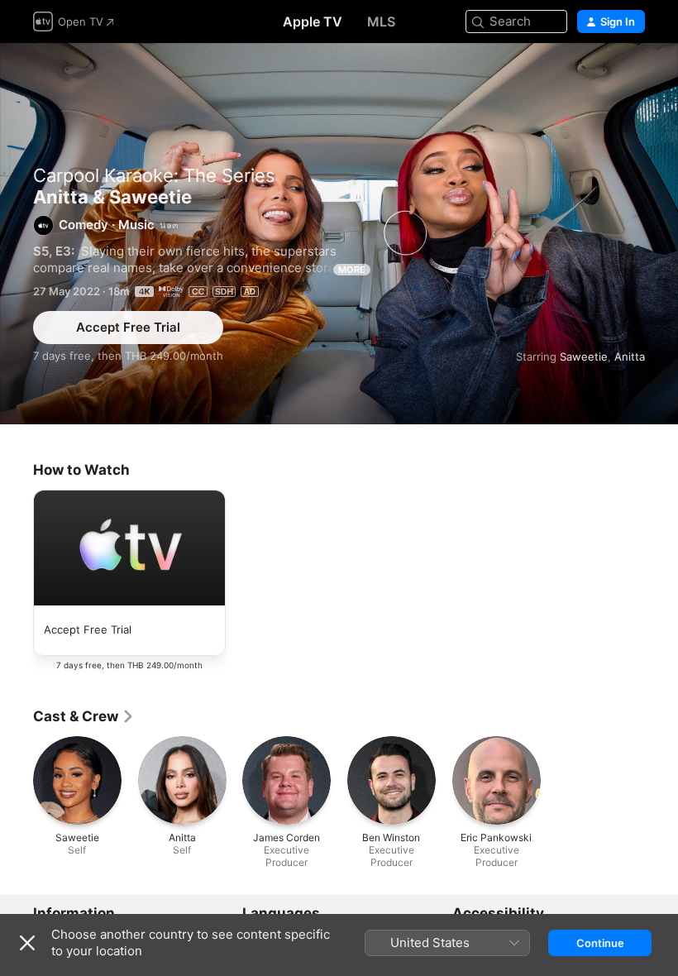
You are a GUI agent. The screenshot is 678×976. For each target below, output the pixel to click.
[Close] (27, 942)
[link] (84, 716)
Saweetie (584, 356)
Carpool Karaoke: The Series (154, 175)
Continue (600, 943)
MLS (381, 21)
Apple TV (312, 21)
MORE (351, 269)
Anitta (629, 356)
